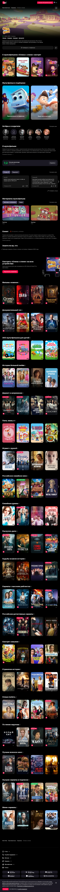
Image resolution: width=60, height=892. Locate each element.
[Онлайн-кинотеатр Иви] (4, 2)
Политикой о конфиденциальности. (25, 886)
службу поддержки (22, 889)
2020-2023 (7, 36)
